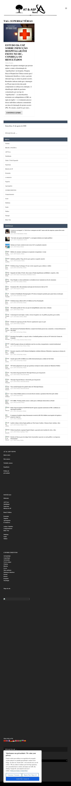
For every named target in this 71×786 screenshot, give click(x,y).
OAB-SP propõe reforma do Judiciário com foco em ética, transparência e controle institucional (35, 344)
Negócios (7, 181)
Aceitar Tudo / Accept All (22, 779)
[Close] (40, 752)
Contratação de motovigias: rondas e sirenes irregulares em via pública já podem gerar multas (35, 315)
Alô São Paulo (20, 267)
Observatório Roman (24, 374)
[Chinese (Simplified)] (5, 741)
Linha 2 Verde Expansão (11, 160)
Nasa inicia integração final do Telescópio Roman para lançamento (27, 373)
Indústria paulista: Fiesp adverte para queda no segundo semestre (27, 259)
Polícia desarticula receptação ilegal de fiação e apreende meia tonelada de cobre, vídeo (33, 430)
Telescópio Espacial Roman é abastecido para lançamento (25, 380)
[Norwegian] (18, 741)
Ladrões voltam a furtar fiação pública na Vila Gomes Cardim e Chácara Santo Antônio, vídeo (35, 423)
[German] (11, 741)
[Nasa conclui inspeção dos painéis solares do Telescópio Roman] (7, 388)
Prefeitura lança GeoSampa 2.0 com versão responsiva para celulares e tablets (30, 266)
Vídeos (25, 424)
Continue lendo (13, 113)
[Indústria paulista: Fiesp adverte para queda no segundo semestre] (7, 260)
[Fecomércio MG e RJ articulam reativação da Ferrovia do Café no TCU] (7, 288)
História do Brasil (23, 339)
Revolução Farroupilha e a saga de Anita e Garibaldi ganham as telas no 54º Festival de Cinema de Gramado (36, 337)
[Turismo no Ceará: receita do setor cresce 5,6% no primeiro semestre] (7, 246)
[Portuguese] (20, 741)
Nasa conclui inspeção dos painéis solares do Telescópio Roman (26, 387)
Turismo (22, 246)
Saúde (6, 207)
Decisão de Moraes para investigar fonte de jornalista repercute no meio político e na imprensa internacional (35, 437)
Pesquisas (11, 63)
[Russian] (23, 741)
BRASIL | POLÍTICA (11, 148)
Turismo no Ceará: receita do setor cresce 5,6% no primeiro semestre (28, 245)
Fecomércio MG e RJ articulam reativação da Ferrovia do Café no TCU (29, 287)
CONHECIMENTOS (10, 190)
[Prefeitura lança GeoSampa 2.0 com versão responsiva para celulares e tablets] (7, 267)
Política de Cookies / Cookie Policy (19, 771)
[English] (7, 741)
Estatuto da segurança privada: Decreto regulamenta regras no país (28, 322)
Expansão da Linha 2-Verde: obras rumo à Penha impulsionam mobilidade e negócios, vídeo (34, 273)
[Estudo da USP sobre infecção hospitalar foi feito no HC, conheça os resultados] (19, 33)
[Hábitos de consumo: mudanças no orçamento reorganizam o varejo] (7, 253)
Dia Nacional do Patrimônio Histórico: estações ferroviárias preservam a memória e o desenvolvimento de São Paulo (38, 329)
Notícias (7, 63)
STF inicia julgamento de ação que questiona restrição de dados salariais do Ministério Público (35, 366)
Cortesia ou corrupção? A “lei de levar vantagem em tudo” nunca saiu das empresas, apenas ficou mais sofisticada (37, 231)
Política (21, 309)
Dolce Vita (8, 220)
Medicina (7, 203)
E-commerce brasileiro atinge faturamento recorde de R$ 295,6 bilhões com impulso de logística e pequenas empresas (35, 416)
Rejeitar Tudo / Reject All (30, 775)
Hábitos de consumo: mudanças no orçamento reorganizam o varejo (28, 252)
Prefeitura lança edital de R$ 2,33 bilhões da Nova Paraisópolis (26, 301)
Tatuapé (7, 215)
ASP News (8, 152)
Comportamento (9, 194)
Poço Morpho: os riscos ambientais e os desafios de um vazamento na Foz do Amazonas (33, 280)
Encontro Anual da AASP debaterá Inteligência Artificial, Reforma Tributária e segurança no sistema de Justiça (37, 352)
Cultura (18, 339)
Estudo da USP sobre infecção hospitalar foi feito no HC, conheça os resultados (16, 52)
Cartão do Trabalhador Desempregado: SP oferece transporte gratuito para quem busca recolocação (36, 294)
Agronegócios (8, 186)
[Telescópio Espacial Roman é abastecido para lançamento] (7, 381)
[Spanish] (25, 741)
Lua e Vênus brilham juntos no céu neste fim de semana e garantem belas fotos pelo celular (34, 394)
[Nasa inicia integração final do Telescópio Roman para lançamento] (7, 374)
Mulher (7, 211)
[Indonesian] (14, 741)
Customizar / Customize (13, 775)
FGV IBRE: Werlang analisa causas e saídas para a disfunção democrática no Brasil (32, 401)
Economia (7, 173)
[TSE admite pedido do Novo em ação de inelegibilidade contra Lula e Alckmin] (7, 309)
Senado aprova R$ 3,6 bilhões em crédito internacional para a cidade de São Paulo (32, 359)
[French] (9, 741)
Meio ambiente (20, 281)
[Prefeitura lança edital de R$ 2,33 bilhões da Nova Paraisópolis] (7, 302)
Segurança (8, 165)
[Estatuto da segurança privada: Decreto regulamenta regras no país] (7, 323)
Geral (6, 198)
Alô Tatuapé (15, 784)
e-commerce (8, 177)
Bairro (18, 316)
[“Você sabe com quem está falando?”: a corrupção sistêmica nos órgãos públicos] (7, 239)
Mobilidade (8, 156)
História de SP (9, 169)
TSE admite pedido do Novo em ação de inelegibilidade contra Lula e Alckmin (30, 308)
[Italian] (16, 741)
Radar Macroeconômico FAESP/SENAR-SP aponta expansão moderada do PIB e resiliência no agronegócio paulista (35, 408)
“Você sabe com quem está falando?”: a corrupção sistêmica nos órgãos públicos (31, 238)
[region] (22, 766)
